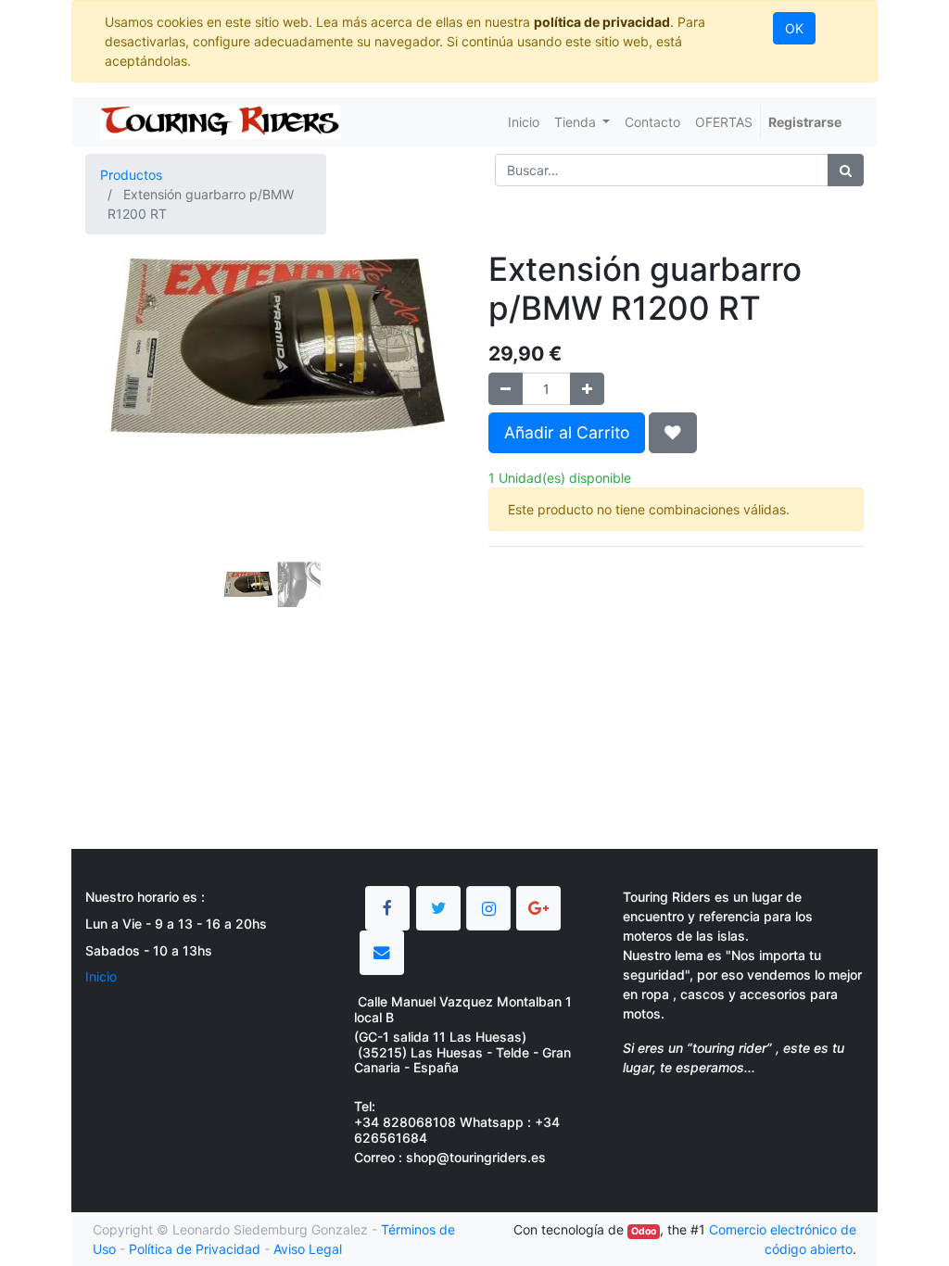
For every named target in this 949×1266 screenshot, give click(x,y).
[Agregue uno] (587, 389)
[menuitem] (523, 122)
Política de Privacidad (194, 1249)
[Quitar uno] (505, 389)
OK (794, 28)
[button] (113, 434)
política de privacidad (602, 22)
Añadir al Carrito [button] (566, 432)
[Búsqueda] (846, 170)
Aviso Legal (307, 1249)
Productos (131, 175)
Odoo (643, 1231)
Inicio (101, 976)
